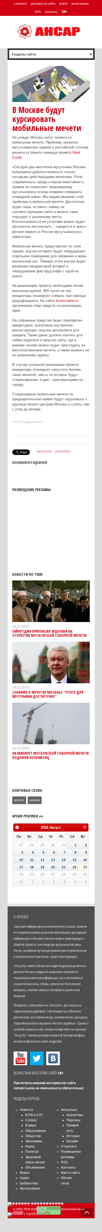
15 (74, 860)
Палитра (32, 1152)
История (73, 1136)
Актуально (69, 1110)
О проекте (69, 1146)
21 (64, 867)
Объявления (35, 1167)
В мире (30, 1125)
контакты (51, 11)
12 (42, 860)
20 (53, 867)
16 (85, 860)
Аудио (24, 1178)
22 (74, 867)
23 (85, 867)
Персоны (73, 1120)
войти (63, 3)
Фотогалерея (30, 1188)
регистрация (80, 3)
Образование (35, 1131)
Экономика (33, 1141)
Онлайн (72, 1141)
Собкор (31, 1120)
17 (21, 867)
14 (64, 860)
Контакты (68, 1167)
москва (35, 800)
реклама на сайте (43, 3)
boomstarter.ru (67, 301)
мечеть (19, 800)
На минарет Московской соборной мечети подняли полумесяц (50, 755)
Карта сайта (70, 1173)
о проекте (20, 3)
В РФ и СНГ (34, 1115)
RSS (38, 11)
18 (32, 867)
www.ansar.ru (50, 1088)
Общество (33, 1136)
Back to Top (87, 1212)
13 (53, 860)
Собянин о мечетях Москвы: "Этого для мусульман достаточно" (48, 694)
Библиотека (29, 1183)
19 (42, 867)
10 (21, 860)
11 (32, 860)
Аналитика (74, 1115)
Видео (25, 1173)
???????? (44, 452)
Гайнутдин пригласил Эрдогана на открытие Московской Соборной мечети (49, 633)
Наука (30, 1146)
